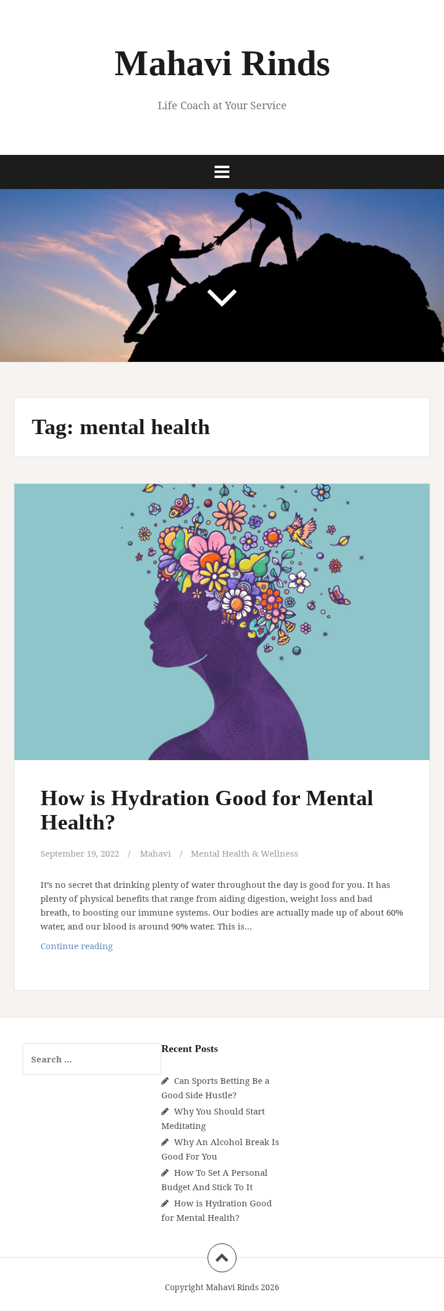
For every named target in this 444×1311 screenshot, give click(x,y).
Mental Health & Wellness (244, 853)
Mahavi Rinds (222, 63)
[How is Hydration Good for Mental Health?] (221, 626)
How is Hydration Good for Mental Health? (206, 810)
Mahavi (155, 853)
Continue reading (97, 948)
